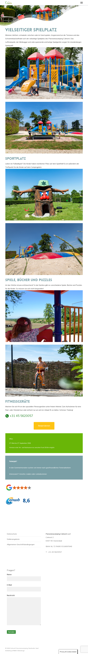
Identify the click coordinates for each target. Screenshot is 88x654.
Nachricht (11, 595)
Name (9, 575)
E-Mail (9, 585)
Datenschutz (12, 534)
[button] (81, 3)
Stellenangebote (13, 539)
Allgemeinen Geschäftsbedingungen (21, 544)
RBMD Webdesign (19, 650)
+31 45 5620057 (21, 416)
